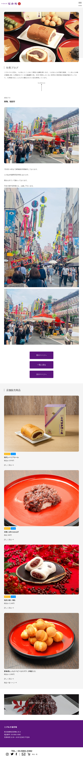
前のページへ (41, 355)
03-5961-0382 (16, 734)
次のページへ (41, 374)
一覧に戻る (41, 365)
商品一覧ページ (9, 682)
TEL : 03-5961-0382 (21, 751)
